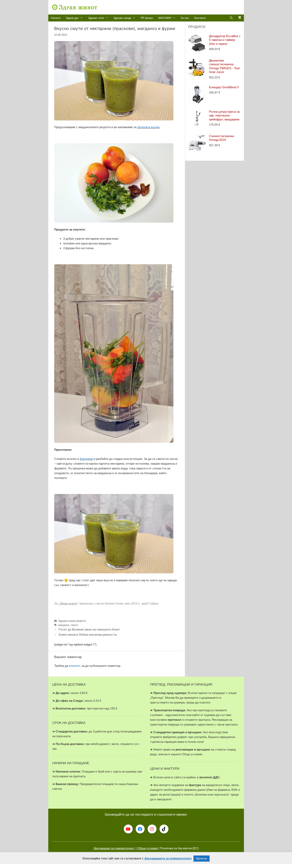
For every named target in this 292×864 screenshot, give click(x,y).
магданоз (63, 625)
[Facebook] (140, 829)
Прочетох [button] (201, 858)
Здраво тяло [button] (96, 17)
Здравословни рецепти (72, 620)
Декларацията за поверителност (168, 858)
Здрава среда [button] (122, 17)
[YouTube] (128, 829)
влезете (74, 665)
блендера (86, 458)
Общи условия (147, 848)
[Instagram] (152, 829)
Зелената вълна (148, 127)
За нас (185, 17)
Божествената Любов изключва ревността (88, 634)
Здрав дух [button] (72, 17)
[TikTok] (164, 829)
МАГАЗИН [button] (164, 17)
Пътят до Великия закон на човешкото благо (89, 629)
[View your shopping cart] (240, 17)
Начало (56, 17)
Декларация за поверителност (114, 848)
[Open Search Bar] (231, 17)
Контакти (200, 17)
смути (74, 625)
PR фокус (147, 17)
